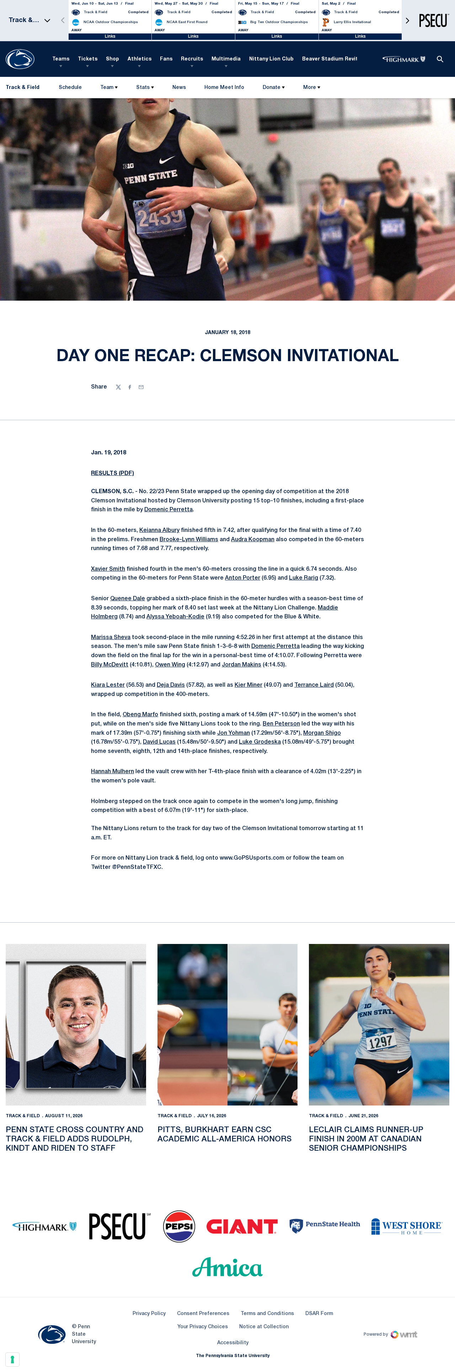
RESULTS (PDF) (112, 473)
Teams (60, 59)
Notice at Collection (264, 1327)
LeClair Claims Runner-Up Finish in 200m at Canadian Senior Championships (366, 1139)
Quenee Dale (127, 598)
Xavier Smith (108, 569)
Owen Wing (170, 665)
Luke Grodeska (260, 742)
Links (110, 36)
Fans (166, 59)
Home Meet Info (224, 89)
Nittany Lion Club (271, 59)
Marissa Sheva (110, 637)
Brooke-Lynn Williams (189, 539)
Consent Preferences (203, 1314)
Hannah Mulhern (112, 771)
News (179, 87)
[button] (407, 20)
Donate (271, 87)
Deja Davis (171, 685)
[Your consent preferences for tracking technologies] (12, 1359)
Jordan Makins (241, 665)
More (309, 87)
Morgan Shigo (322, 733)
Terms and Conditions (267, 1314)
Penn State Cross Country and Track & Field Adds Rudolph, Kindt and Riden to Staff (74, 1139)
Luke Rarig (303, 578)
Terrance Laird (314, 685)
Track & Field (23, 1116)
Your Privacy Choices (202, 1327)
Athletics (139, 59)
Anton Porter (242, 578)
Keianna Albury (159, 530)
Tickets (87, 59)
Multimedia (226, 59)
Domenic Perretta (168, 509)
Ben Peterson (281, 724)
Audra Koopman (252, 539)
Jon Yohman (233, 733)
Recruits (192, 59)
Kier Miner (248, 685)
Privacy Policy (149, 1314)
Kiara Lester (108, 685)
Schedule (70, 87)
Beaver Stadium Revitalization (341, 59)
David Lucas (159, 742)
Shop (112, 59)
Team (106, 87)
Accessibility (232, 1342)
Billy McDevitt (109, 665)
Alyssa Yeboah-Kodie (175, 616)
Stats (143, 87)
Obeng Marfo (140, 714)
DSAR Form (319, 1314)
